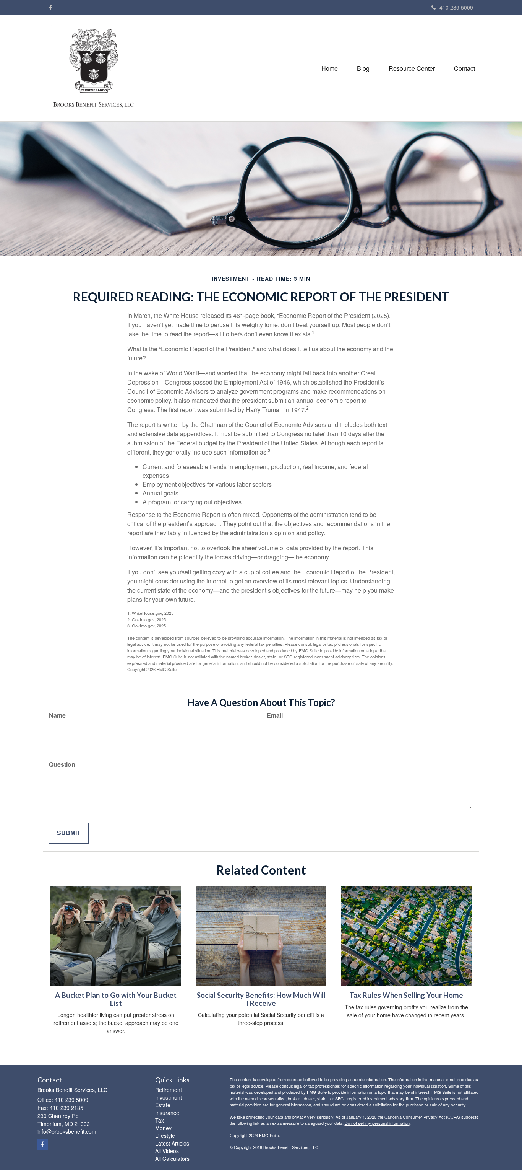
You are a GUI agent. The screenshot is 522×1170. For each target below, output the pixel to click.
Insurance (167, 1112)
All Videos (167, 1151)
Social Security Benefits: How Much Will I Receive (261, 999)
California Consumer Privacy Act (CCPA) (422, 1117)
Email (275, 715)
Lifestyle (165, 1135)
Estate (162, 1105)
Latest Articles (172, 1143)
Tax (159, 1120)
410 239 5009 (456, 7)
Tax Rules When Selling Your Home (406, 995)
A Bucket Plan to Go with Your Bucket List (116, 999)
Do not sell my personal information (377, 1123)
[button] (363, 68)
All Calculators (172, 1158)
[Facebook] (50, 7)
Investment (168, 1097)
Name (57, 715)
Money (163, 1128)
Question (62, 764)
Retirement (168, 1089)
